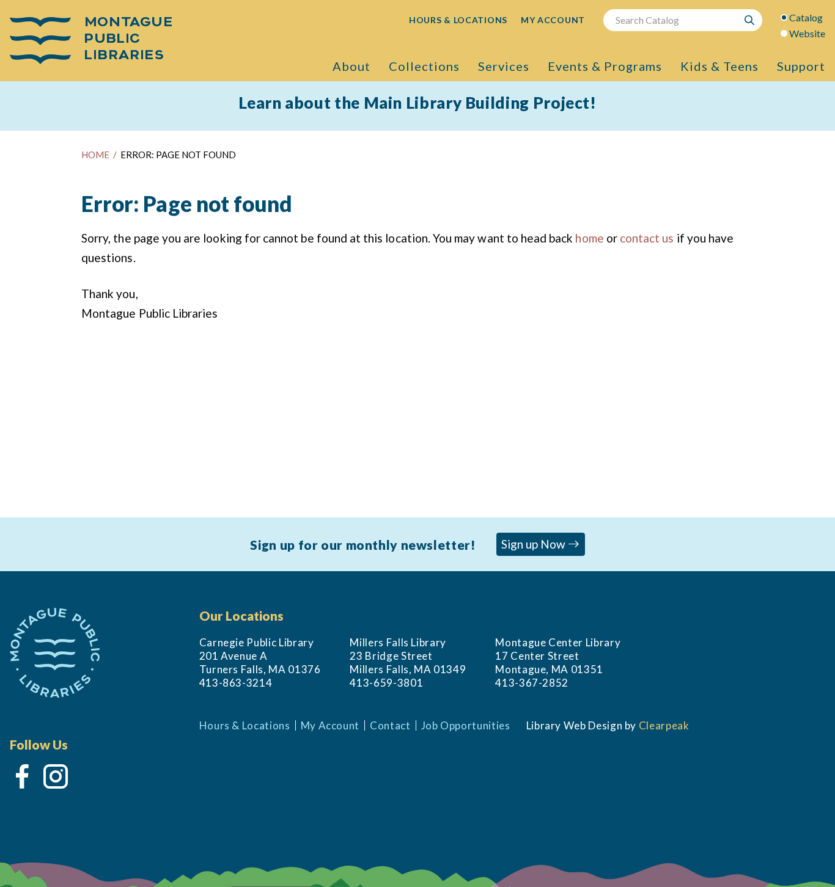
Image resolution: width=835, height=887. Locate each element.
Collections (424, 66)
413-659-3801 (386, 682)
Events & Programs (605, 66)
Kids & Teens (719, 66)
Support (801, 66)
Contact (390, 725)
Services (503, 66)
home (589, 238)
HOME (95, 154)
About (351, 66)
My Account (330, 725)
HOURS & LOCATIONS (458, 20)
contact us (647, 238)
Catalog (806, 17)
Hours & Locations (244, 725)
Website (807, 33)
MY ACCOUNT (553, 20)
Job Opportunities (465, 725)
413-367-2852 (531, 682)
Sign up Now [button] (534, 544)
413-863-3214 (236, 682)
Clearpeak (664, 725)
